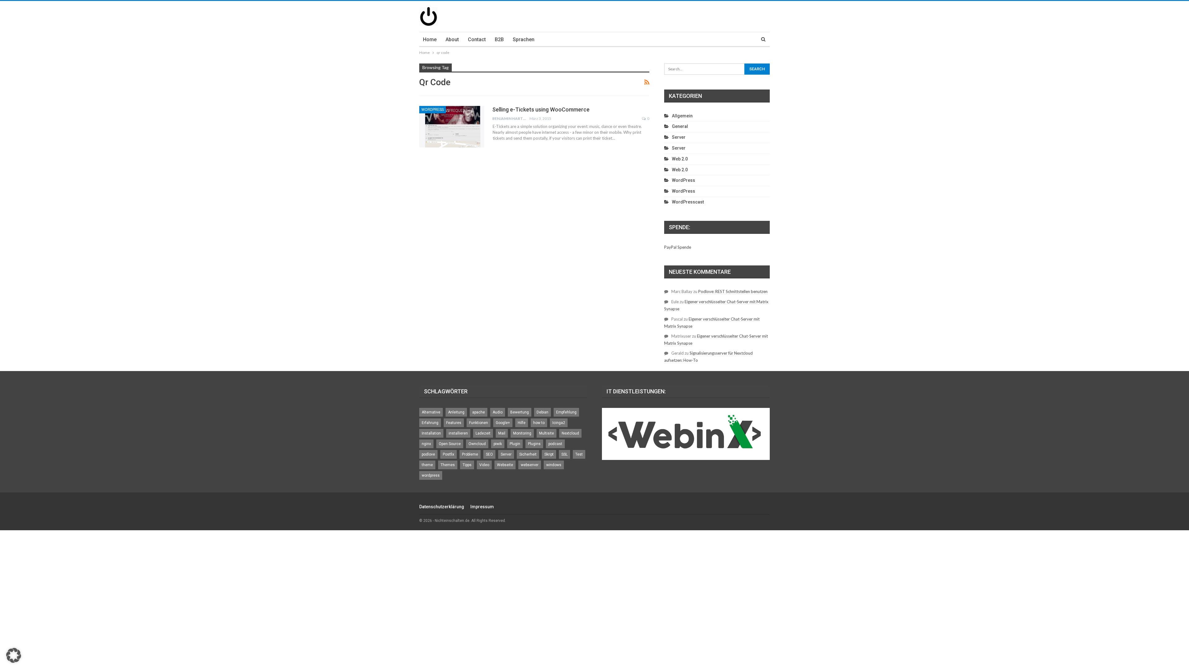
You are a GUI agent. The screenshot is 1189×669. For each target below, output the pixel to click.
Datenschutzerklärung (441, 506)
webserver (529, 465)
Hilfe (521, 423)
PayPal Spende (677, 247)
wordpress (431, 475)
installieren (458, 433)
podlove (428, 454)
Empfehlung (566, 412)
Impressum (482, 506)
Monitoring (522, 433)
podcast (555, 444)
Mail (501, 433)
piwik (498, 444)
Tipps (467, 465)
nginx (426, 444)
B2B (499, 39)
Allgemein (682, 115)
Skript (549, 454)
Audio (498, 412)
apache (478, 412)
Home (430, 39)
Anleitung (456, 412)
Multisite (546, 433)
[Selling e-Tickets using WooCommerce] (451, 126)
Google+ (503, 423)
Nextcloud (570, 433)
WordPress (432, 109)
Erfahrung (430, 423)
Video (484, 465)
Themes (448, 465)
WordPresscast (688, 201)
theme (427, 465)
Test (579, 454)
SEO (489, 454)
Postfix (448, 454)
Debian (542, 412)
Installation (431, 433)
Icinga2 (558, 423)
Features (453, 423)
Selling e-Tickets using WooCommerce (541, 109)
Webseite (505, 465)
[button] (13, 655)
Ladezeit (483, 433)
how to (539, 423)
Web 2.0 (680, 158)
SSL (564, 454)
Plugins (534, 444)
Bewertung (519, 412)
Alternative (431, 412)
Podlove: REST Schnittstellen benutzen (733, 291)
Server (679, 137)
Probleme (470, 454)
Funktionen (478, 423)
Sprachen (523, 39)
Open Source (450, 444)
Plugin (515, 444)
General (680, 126)
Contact (477, 39)
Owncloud (477, 444)
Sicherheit (528, 454)
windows (553, 465)
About (452, 39)
